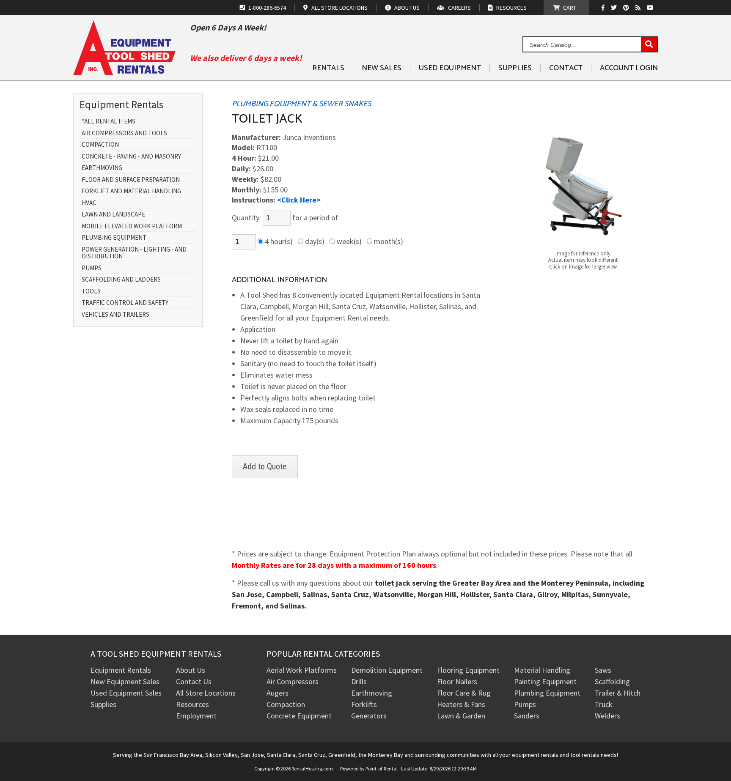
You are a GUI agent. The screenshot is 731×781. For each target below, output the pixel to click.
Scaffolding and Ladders (121, 279)
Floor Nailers (457, 681)
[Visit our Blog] (639, 7)
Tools (91, 291)
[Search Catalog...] (649, 44)
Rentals (328, 68)
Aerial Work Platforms (302, 670)
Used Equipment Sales (126, 693)
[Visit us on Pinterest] (627, 7)
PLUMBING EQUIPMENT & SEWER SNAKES (301, 104)
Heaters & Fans (461, 704)
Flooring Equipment (468, 670)
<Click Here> (299, 200)
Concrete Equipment (299, 716)
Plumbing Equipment (114, 237)
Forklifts (364, 704)
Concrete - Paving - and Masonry (131, 156)
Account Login (629, 68)
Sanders (526, 716)
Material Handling (542, 670)
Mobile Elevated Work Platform (132, 226)
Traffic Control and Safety (125, 303)
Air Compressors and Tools (124, 133)
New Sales (381, 68)
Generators (369, 716)
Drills (359, 681)
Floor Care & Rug (464, 693)
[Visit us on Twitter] (615, 7)
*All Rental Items (108, 121)
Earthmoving (102, 168)
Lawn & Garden (461, 716)
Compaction (100, 144)
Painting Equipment (545, 681)
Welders (607, 716)
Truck (604, 704)
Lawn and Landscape (113, 214)
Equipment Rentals (121, 670)
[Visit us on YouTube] (651, 7)
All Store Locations (206, 693)
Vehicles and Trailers (115, 314)
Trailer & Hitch (617, 693)
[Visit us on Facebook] (605, 7)
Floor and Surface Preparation (131, 180)
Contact (566, 68)
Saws (603, 670)
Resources (192, 704)
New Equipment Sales (125, 681)
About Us (190, 670)
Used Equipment (450, 68)
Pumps (92, 268)
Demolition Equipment (387, 670)
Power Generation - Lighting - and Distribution (134, 253)
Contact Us (194, 681)
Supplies (515, 68)
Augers (278, 693)
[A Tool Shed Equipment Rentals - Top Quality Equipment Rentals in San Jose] (124, 72)
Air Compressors (293, 681)
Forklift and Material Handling (131, 191)
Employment (196, 716)
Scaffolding (612, 681)
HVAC (89, 203)
